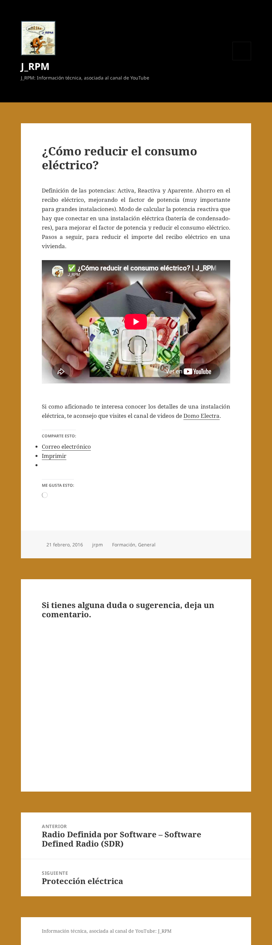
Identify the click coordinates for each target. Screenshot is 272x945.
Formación (123, 544)
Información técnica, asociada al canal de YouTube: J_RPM (106, 931)
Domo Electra (201, 415)
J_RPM (35, 66)
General (147, 544)
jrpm (97, 544)
